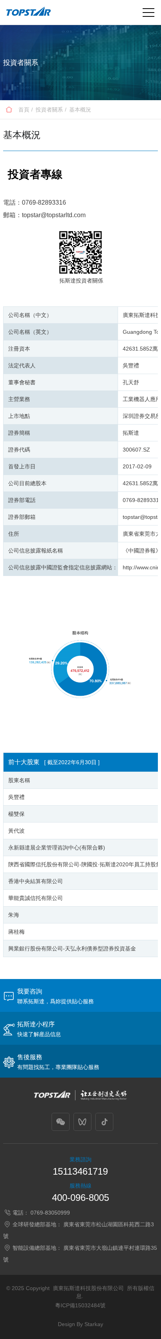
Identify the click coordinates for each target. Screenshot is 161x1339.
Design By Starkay (80, 1324)
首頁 (23, 109)
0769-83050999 (50, 1212)
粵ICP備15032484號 (80, 1305)
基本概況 (80, 109)
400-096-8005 (80, 1197)
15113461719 (80, 1171)
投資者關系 (49, 109)
